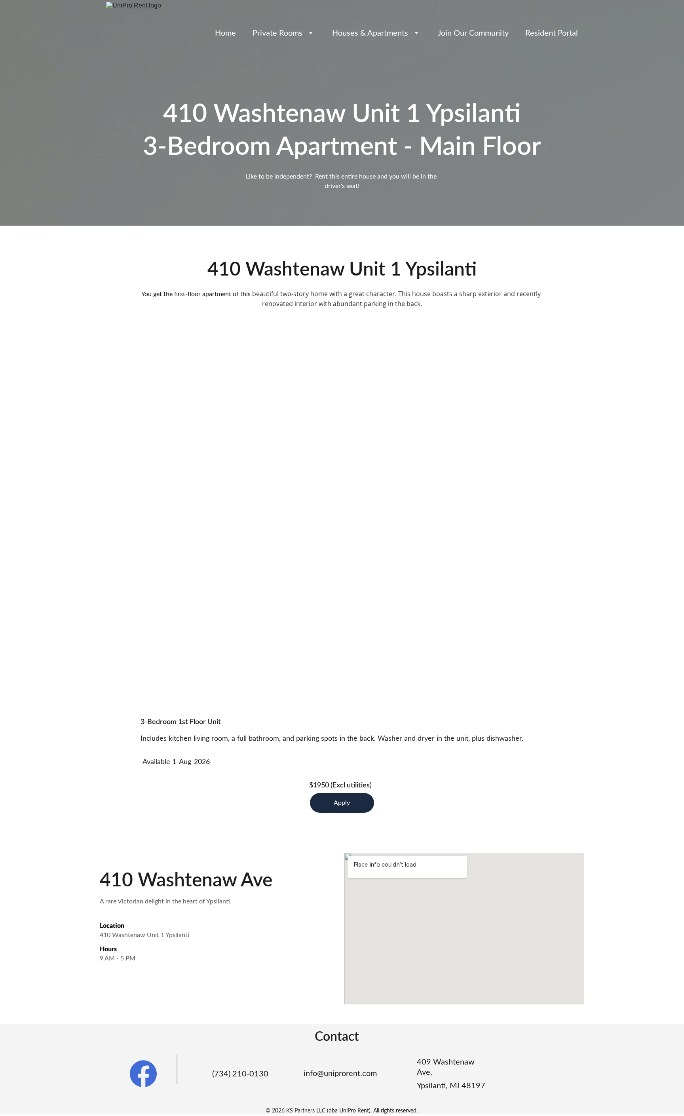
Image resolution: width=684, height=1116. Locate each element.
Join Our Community (473, 33)
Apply (342, 803)
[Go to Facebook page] (143, 1073)
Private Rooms (277, 33)
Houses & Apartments (370, 33)
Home (225, 33)
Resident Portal (551, 33)
